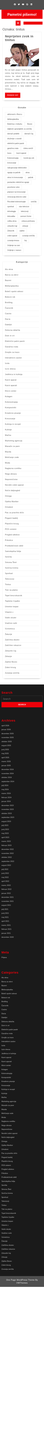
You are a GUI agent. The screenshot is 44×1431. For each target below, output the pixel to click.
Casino (8, 313)
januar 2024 (6, 801)
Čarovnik (9, 308)
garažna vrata (12, 148)
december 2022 (7, 849)
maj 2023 (5, 833)
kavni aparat (21, 153)
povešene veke (13, 187)
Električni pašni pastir (15, 341)
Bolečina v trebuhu (14, 124)
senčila (33, 202)
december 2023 (7, 805)
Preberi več (13, 96)
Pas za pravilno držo (14, 512)
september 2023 (7, 817)
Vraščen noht (11, 623)
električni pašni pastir (15, 143)
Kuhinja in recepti (13, 424)
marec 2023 (6, 841)
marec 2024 (6, 793)
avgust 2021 (6, 905)
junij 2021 (5, 913)
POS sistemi (10, 529)
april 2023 (5, 837)
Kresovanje (10, 418)
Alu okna (9, 269)
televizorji (24, 211)
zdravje (25, 226)
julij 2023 (4, 825)
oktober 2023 (6, 813)
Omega (8, 496)
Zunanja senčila (12, 673)
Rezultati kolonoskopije (16, 202)
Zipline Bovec (11, 662)
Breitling (8, 302)
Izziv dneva (10, 369)
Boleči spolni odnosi (14, 291)
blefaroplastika (13, 119)
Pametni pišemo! (22, 14)
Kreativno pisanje (13, 413)
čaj (25, 240)
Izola (7, 363)
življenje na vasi (13, 245)
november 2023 (7, 809)
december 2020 (7, 937)
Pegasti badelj (11, 518)
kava (9, 153)
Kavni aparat (10, 380)
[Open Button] (18, 23)
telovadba (11, 216)
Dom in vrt (10, 336)
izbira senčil (28, 148)
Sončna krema (11, 568)
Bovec (29, 124)
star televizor (24, 206)
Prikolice (9, 540)
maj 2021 (5, 917)
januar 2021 (6, 933)
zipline (21, 231)
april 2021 (5, 921)
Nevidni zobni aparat (14, 485)
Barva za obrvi (11, 275)
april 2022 (5, 881)
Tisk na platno (11, 590)
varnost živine (25, 216)
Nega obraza (11, 474)
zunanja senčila (28, 236)
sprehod (10, 206)
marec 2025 (6, 761)
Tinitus (8, 584)
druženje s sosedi (14, 138)
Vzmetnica (10, 629)
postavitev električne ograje (18, 182)
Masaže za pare (12, 446)
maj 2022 (5, 877)
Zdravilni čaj (10, 651)
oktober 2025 (6, 741)
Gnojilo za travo (12, 352)
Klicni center (10, 391)
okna (27, 172)
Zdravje (8, 656)
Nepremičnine (11, 479)
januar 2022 (6, 893)
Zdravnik (10, 231)
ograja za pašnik (13, 172)
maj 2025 (5, 753)
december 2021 (7, 897)
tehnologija (11, 211)
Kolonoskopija (12, 158)
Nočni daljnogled (12, 490)
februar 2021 (6, 929)
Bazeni (8, 280)
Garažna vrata (11, 347)
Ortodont (9, 507)
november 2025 (7, 737)
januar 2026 (6, 729)
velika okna (11, 221)
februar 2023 (6, 845)
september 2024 (7, 781)
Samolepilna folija (13, 551)
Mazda (8, 452)
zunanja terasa (13, 240)
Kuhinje (8, 430)
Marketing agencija (13, 441)
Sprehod (9, 573)
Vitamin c (9, 612)
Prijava (4, 957)
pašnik (30, 177)
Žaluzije (8, 634)
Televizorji (9, 579)
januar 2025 (6, 765)
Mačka (8, 435)
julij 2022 (4, 869)
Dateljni (8, 325)
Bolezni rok (10, 297)
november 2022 (7, 853)
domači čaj (28, 134)
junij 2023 (5, 829)
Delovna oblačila (12, 330)
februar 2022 (6, 889)
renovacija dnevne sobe (16, 197)
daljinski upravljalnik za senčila (19, 129)
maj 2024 (5, 789)
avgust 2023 (6, 821)
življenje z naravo (14, 250)
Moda (7, 463)
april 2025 (5, 757)
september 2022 (7, 861)
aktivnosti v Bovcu (14, 114)
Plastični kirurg (12, 524)
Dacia (7, 319)
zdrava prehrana (28, 221)
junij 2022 (5, 873)
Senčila (8, 557)
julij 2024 (4, 785)
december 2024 (7, 769)
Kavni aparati (11, 385)
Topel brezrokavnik (13, 595)
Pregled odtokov (12, 535)
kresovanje (11, 163)
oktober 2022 (6, 857)
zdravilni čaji (12, 226)
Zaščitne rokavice (13, 645)
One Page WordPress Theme (20, 1280)
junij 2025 (5, 749)
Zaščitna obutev (12, 640)
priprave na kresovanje (16, 192)
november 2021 (7, 901)
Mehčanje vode (12, 457)
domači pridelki (13, 134)
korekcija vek (29, 158)
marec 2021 (6, 925)
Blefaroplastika (12, 286)
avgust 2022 (6, 865)
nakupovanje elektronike (17, 168)
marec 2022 (6, 885)
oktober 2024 (6, 777)
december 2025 (7, 733)
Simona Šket (11, 562)
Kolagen (8, 396)
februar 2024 (6, 797)
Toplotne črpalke (12, 601)
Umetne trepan (11, 606)
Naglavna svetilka (13, 468)
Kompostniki (10, 407)
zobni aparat (12, 236)
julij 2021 (4, 909)
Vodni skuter (10, 618)
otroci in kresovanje (15, 177)
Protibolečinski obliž (14, 546)
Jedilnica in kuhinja (13, 374)
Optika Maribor (12, 501)
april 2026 (5, 725)
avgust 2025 (6, 745)
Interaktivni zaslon (13, 358)
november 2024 (7, 773)
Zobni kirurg (10, 667)
